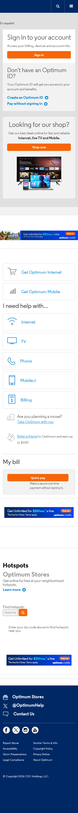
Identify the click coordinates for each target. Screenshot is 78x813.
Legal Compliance (13, 759)
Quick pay (38, 478)
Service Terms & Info (45, 743)
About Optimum (42, 759)
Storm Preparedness (14, 754)
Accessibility (10, 748)
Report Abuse (11, 743)
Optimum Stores (26, 574)
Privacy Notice (41, 754)
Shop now (39, 147)
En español (7, 23)
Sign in (39, 55)
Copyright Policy (43, 748)
